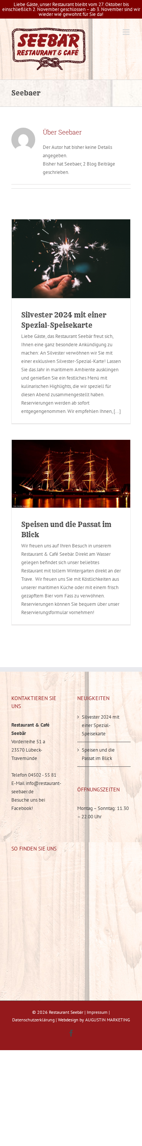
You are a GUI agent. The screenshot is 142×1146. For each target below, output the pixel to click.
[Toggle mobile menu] (127, 32)
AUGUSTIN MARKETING (107, 1019)
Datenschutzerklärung (33, 1019)
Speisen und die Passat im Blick (98, 754)
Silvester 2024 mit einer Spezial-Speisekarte (100, 725)
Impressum (97, 1012)
